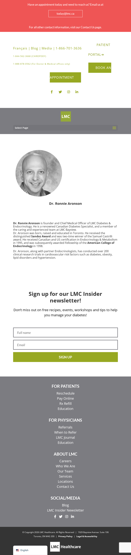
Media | (48, 48)
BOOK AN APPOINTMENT (80, 72)
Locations (65, 481)
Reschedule (65, 393)
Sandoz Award (41, 236)
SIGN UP (65, 357)
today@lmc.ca (65, 13)
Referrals (65, 427)
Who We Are (65, 466)
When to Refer (65, 432)
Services (65, 476)
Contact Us (65, 486)
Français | (21, 48)
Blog (65, 505)
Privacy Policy (65, 536)
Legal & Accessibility (86, 536)
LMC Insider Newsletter (65, 510)
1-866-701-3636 (69, 48)
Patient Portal (99, 50)
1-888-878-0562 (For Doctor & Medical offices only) (41, 63)
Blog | (36, 48)
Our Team (65, 471)
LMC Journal (65, 437)
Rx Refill (65, 403)
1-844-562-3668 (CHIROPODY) (29, 56)
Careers (65, 461)
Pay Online (65, 398)
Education (65, 408)
